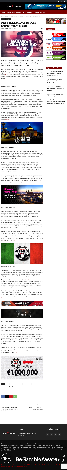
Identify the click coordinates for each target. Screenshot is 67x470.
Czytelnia (29, 12)
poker (29, 384)
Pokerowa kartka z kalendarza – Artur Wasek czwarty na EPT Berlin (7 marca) (10, 409)
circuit (7, 384)
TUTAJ (7, 119)
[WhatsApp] (15, 396)
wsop (9, 386)
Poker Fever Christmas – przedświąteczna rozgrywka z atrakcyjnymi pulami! (55, 73)
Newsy (3, 12)
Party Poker (28, 280)
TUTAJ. (7, 74)
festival (12, 384)
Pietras (6, 28)
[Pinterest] (11, 396)
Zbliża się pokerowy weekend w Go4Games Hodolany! (55, 88)
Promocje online (20, 12)
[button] (64, 12)
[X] (61, 1)
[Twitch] (58, 1)
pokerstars (35, 384)
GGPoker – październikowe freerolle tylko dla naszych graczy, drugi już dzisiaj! (56, 101)
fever (17, 384)
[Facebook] (56, 1)
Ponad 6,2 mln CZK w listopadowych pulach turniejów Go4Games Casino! (55, 81)
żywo (13, 386)
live (21, 384)
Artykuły (12, 16)
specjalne (9, 19)
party (25, 384)
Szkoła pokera (11, 12)
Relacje (37, 12)
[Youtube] (64, 1)
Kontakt (42, 12)
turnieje (4, 386)
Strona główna (4, 16)
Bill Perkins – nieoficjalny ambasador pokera (36, 408)
